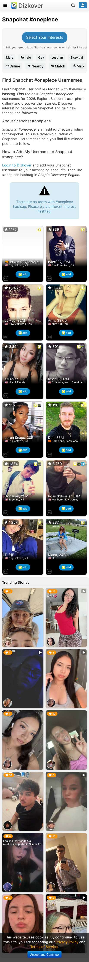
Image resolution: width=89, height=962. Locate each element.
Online (14, 66)
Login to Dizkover (17, 165)
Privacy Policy (67, 942)
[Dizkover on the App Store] (5, 278)
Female (26, 57)
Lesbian (57, 57)
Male (9, 57)
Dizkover (30, 5)
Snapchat (15, 19)
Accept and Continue (44, 954)
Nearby (37, 66)
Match (59, 66)
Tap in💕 (52, 596)
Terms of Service (44, 946)
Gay (41, 57)
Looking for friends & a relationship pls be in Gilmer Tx (22, 842)
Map (80, 66)
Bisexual (76, 57)
